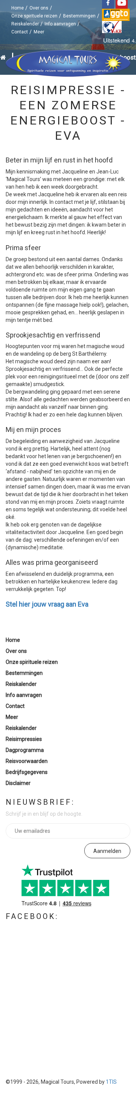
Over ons (38, 8)
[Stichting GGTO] (116, 14)
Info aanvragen (60, 24)
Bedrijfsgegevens (27, 772)
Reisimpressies (24, 739)
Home (17, 8)
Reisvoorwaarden (27, 761)
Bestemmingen (79, 16)
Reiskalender (25, 24)
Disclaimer (18, 783)
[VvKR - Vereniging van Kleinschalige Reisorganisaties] (112, 27)
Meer (39, 32)
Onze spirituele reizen (34, 16)
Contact (19, 32)
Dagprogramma (25, 750)
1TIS (111, 1082)
